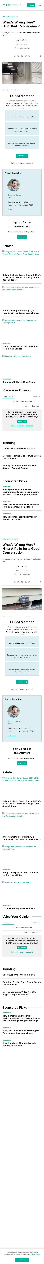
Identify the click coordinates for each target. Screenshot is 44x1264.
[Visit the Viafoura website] (36, 406)
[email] (29, 56)
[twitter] (22, 56)
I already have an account (22, 163)
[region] (22, 402)
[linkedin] (18, 56)
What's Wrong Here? (10, 16)
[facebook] (15, 56)
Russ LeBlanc (22, 40)
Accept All (22, 1260)
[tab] (8, 396)
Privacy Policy (35, 1254)
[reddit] (26, 56)
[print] (40, 56)
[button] (4, 5)
